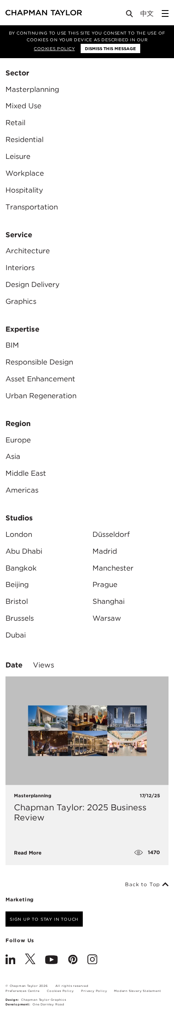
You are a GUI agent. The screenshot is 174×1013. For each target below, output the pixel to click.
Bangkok (21, 568)
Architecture (27, 251)
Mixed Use (23, 106)
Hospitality (24, 190)
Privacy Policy (94, 991)
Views (43, 665)
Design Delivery (32, 284)
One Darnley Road (49, 1004)
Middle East (25, 473)
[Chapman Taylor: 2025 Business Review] (87, 730)
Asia (12, 456)
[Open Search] (130, 15)
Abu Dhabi (23, 551)
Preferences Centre (22, 991)
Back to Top (143, 884)
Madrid (104, 551)
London (18, 534)
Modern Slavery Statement (137, 991)
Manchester (112, 568)
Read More (27, 852)
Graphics (20, 301)
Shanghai (108, 601)
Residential (24, 139)
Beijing (17, 584)
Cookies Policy (54, 48)
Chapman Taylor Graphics (43, 1000)
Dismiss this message (110, 48)
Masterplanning (32, 89)
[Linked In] (10, 960)
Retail (15, 122)
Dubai (15, 635)
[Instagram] (92, 960)
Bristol (16, 601)
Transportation (31, 207)
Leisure (17, 156)
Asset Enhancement (40, 379)
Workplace (24, 173)
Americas (21, 490)
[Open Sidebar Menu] (165, 13)
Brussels (19, 618)
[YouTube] (51, 960)
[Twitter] (30, 960)
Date (13, 665)
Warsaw (106, 618)
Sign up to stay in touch (44, 919)
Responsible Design (39, 362)
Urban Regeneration (40, 395)
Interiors (20, 267)
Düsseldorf (111, 534)
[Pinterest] (73, 960)
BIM (12, 345)
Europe (18, 440)
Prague (104, 584)
